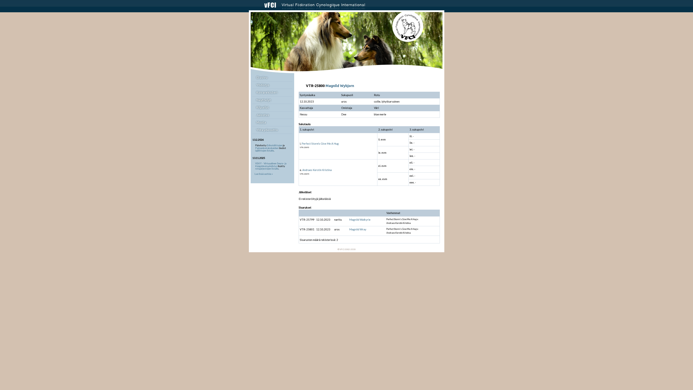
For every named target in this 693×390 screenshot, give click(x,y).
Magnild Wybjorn (340, 86)
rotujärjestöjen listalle (266, 168)
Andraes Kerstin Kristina (317, 170)
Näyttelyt (263, 100)
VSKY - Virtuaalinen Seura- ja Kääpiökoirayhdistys (270, 165)
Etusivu (262, 77)
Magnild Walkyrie (360, 219)
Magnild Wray (357, 229)
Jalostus (262, 115)
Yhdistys (262, 85)
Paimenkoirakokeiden (266, 148)
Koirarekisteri (267, 92)
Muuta (261, 122)
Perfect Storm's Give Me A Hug (320, 143)
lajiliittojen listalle (264, 150)
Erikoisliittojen (274, 145)
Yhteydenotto (267, 130)
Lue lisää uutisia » (264, 173)
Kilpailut (262, 107)
